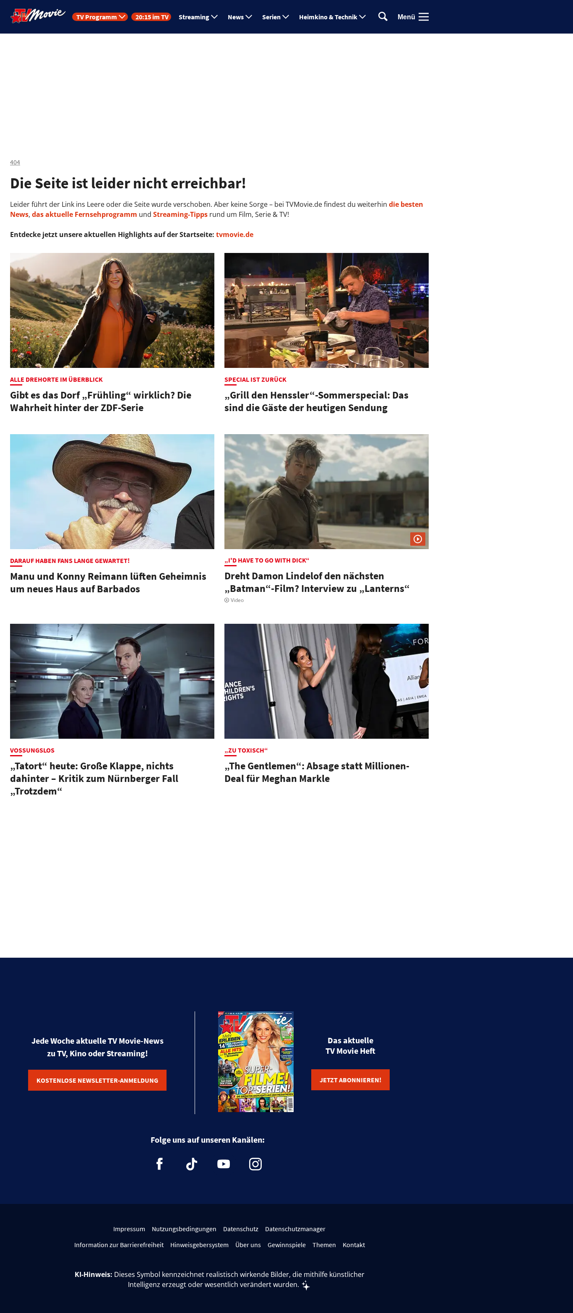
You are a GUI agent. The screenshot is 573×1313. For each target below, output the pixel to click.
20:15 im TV (152, 16)
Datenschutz (240, 1228)
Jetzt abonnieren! (350, 1080)
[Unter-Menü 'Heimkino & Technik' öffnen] (362, 16)
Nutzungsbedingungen (184, 1228)
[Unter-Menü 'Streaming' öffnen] (214, 16)
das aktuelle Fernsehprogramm (83, 214)
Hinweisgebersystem (199, 1244)
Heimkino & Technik (328, 16)
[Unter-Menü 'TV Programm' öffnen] (122, 16)
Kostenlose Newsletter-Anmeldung (97, 1080)
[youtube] (223, 1164)
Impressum (129, 1228)
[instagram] (255, 1164)
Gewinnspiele (287, 1244)
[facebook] (159, 1164)
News (236, 16)
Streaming (194, 16)
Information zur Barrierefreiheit (119, 1244)
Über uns (248, 1244)
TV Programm (96, 16)
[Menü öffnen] (424, 17)
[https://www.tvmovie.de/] (38, 15)
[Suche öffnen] (383, 17)
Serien (271, 16)
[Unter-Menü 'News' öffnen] (248, 16)
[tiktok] (191, 1164)
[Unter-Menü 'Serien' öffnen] (285, 16)
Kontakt (354, 1244)
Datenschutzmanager (295, 1228)
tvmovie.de (234, 234)
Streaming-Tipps (180, 214)
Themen (324, 1244)
